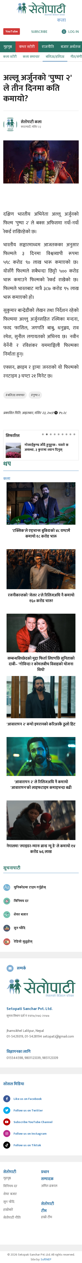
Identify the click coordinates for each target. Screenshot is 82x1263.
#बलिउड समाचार (14, 395)
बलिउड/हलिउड (55, 57)
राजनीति (48, 47)
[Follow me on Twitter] (16, 127)
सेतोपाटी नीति (12, 1218)
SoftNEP (46, 1259)
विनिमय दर (10, 1186)
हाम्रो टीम (46, 1217)
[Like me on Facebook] (12, 130)
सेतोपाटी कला (31, 122)
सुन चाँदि (8, 1202)
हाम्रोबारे (8, 1210)
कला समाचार (31, 57)
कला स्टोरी (10, 57)
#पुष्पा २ (35, 395)
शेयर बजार (10, 1194)
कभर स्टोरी (27, 47)
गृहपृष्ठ (7, 1178)
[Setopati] (41, 987)
